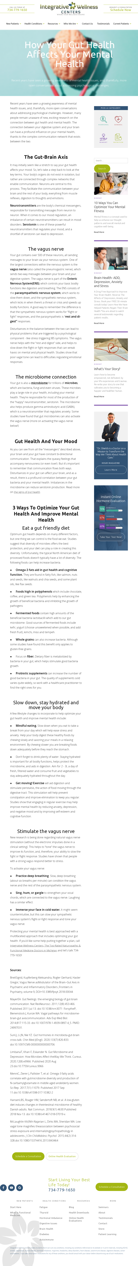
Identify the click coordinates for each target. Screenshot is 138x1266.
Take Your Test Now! (111, 537)
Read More (99, 232)
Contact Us (87, 23)
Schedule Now (120, 9)
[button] (14, 24)
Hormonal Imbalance (51, 1218)
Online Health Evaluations (76, 1219)
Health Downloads (79, 1212)
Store (101, 1229)
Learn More (111, 470)
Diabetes (44, 1234)
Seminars (104, 1207)
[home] (69, 9)
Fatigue (44, 1207)
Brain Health (46, 1229)
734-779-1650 (17, 9)
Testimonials (103, 23)
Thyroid (44, 1212)
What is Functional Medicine (20, 1214)
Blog (71, 1207)
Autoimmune (47, 1239)
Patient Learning (107, 1234)
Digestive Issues (48, 1223)
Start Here (15, 1207)
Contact (103, 1223)
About (102, 1212)
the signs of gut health (27, 492)
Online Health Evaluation (62, 1156)
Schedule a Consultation (28, 1156)
